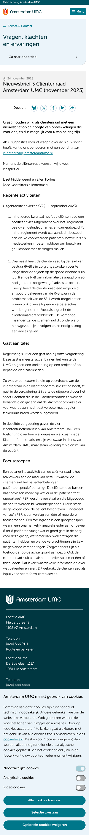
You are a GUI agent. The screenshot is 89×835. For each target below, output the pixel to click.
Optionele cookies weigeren (44, 825)
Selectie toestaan (44, 812)
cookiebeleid (13, 739)
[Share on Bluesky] (34, 108)
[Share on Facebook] (53, 108)
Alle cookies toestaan (44, 800)
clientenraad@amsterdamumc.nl (28, 153)
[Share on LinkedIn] (62, 108)
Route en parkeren (20, 649)
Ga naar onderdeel (23, 57)
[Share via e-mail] (72, 108)
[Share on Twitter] (43, 108)
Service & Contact (20, 26)
